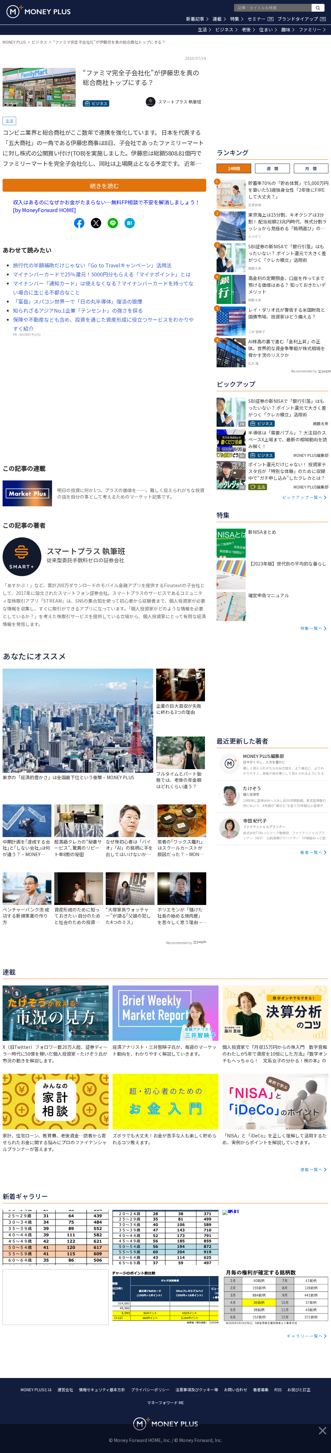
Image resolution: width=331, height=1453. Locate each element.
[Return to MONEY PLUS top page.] (38, 11)
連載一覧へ (311, 1169)
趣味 (285, 29)
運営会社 (65, 1389)
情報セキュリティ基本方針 (102, 1389)
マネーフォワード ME (165, 1402)
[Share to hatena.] (129, 223)
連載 (217, 19)
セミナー (260, 19)
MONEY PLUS (14, 42)
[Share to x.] (96, 223)
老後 (246, 29)
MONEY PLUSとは (36, 1389)
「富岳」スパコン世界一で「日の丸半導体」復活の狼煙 (77, 301)
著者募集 (261, 1389)
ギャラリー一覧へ (305, 1336)
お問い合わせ (235, 1389)
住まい (266, 29)
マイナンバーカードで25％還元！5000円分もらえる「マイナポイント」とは (102, 274)
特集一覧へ (311, 628)
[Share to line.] (113, 223)
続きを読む (104, 185)
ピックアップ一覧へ (302, 497)
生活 (202, 29)
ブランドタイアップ (301, 19)
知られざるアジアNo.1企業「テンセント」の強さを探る (78, 310)
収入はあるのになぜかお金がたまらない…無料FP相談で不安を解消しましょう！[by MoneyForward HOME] (106, 206)
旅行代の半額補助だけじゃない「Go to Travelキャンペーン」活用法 (92, 265)
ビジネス (224, 29)
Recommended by (179, 942)
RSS (278, 1389)
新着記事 (195, 19)
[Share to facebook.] (79, 223)
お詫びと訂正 (299, 1389)
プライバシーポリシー (150, 1389)
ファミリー (310, 29)
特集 (234, 19)
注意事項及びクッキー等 (197, 1389)
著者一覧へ (311, 852)
